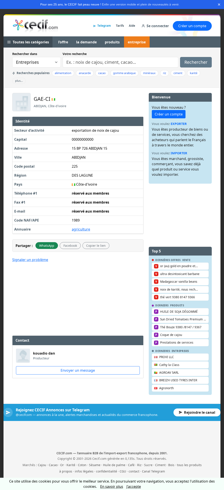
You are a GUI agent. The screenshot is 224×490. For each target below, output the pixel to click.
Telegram (104, 26)
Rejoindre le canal (199, 412)
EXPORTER (179, 124)
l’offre (63, 42)
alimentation (63, 73)
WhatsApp (46, 245)
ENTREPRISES (180, 351)
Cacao (53, 465)
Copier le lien (96, 245)
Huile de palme (114, 465)
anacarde (85, 73)
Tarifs (120, 26)
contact (134, 471)
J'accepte (133, 486)
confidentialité (106, 471)
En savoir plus (111, 486)
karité (193, 73)
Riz (139, 465)
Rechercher (195, 62)
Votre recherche (75, 54)
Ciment (160, 465)
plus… (19, 81)
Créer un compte (192, 25)
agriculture (81, 229)
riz (164, 73)
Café (131, 465)
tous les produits (189, 465)
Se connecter (158, 25)
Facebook (70, 245)
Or (62, 465)
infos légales (84, 471)
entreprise (137, 42)
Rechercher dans (24, 54)
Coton (82, 465)
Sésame (94, 465)
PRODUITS (177, 305)
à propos (65, 471)
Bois (171, 465)
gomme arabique (124, 73)
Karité (70, 465)
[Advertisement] (78, 298)
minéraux (149, 73)
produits (112, 42)
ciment (177, 73)
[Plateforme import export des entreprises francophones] (35, 26)
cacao (102, 73)
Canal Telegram (153, 471)
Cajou (42, 465)
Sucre (148, 465)
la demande (86, 42)
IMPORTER (179, 153)
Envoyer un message (78, 370)
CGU (123, 471)
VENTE (186, 260)
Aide (132, 26)
